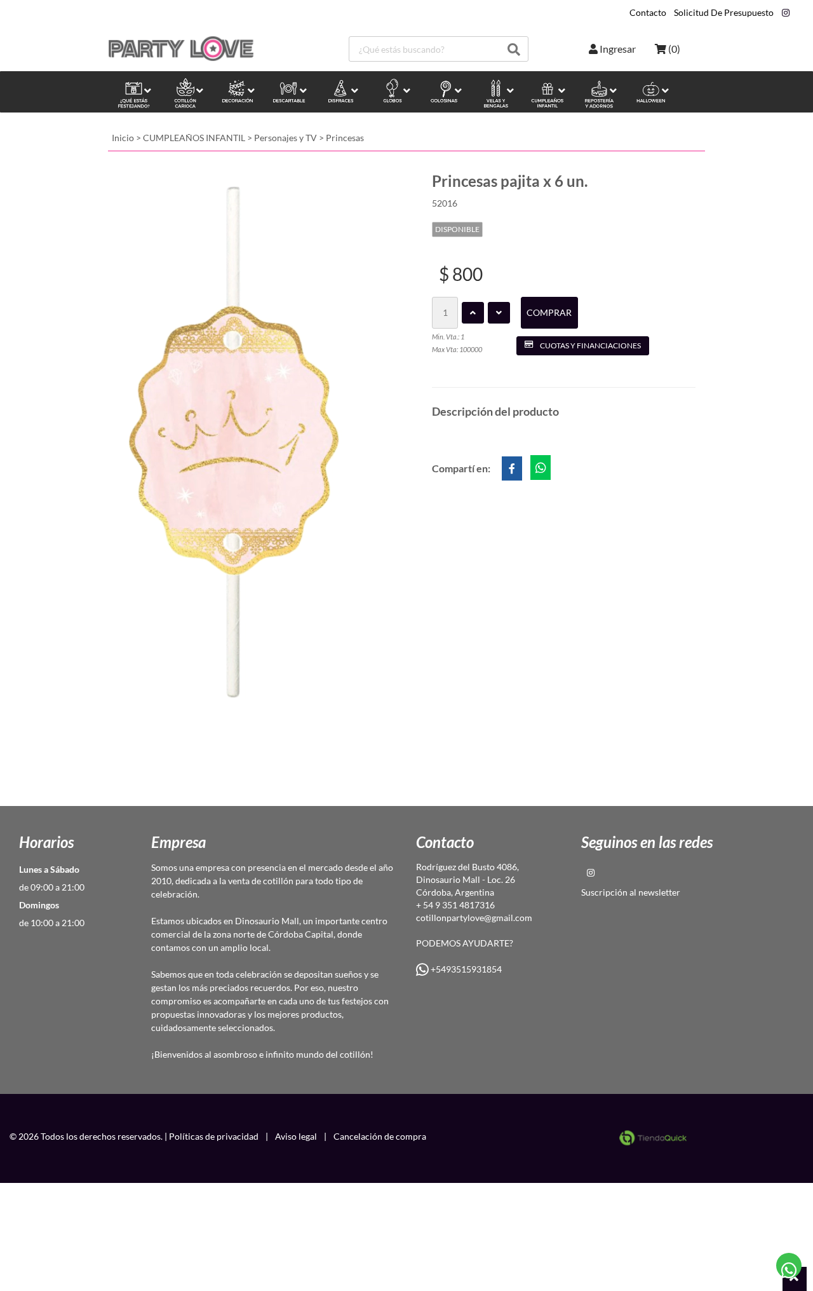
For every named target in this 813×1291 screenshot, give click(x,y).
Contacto (647, 12)
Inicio (123, 137)
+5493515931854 (465, 969)
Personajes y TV (285, 137)
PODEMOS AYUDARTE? (464, 943)
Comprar (549, 312)
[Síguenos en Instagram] (785, 13)
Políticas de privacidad (214, 1136)
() (673, 49)
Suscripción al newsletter (630, 892)
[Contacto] (789, 1265)
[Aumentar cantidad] (473, 313)
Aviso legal (296, 1136)
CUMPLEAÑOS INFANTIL (194, 137)
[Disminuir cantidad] (499, 313)
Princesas (345, 137)
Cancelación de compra (379, 1136)
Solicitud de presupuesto (724, 12)
